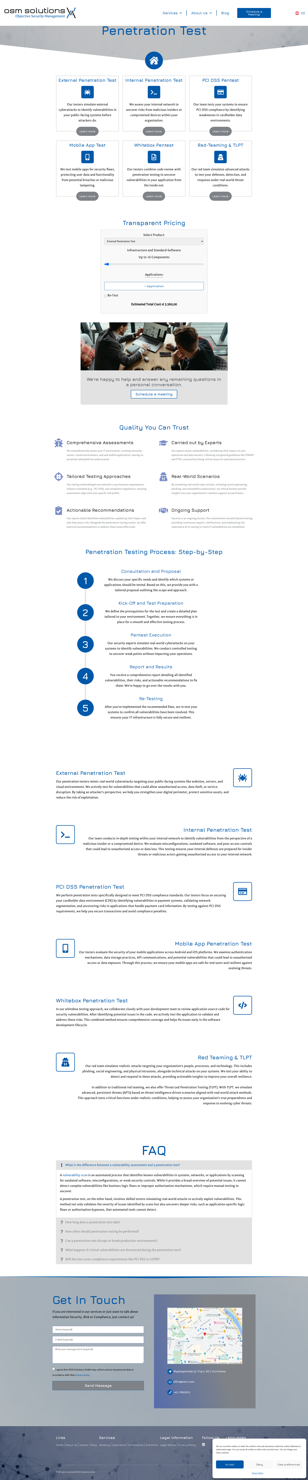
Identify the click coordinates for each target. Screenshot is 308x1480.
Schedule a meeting (154, 394)
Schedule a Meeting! (254, 13)
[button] (154, 1165)
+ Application (154, 286)
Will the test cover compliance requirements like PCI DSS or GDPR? (112, 1259)
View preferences (289, 1464)
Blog (225, 13)
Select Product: (154, 235)
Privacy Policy (257, 1473)
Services (170, 13)
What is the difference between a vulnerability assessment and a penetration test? (122, 1165)
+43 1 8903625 (181, 1392)
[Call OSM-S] (170, 1392)
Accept (229, 1464)
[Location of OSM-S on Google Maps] (204, 1336)
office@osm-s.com (183, 1381)
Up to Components (154, 257)
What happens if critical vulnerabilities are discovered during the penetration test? (123, 1250)
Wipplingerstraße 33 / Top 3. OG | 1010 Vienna (199, 1371)
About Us (199, 13)
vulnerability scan (75, 1175)
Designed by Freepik (220, 369)
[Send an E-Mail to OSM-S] (170, 1382)
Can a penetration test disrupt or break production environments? (111, 1241)
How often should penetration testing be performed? (102, 1231)
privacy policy (82, 1375)
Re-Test (112, 295)
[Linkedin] (203, 1444)
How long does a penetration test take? (92, 1222)
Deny (259, 1464)
